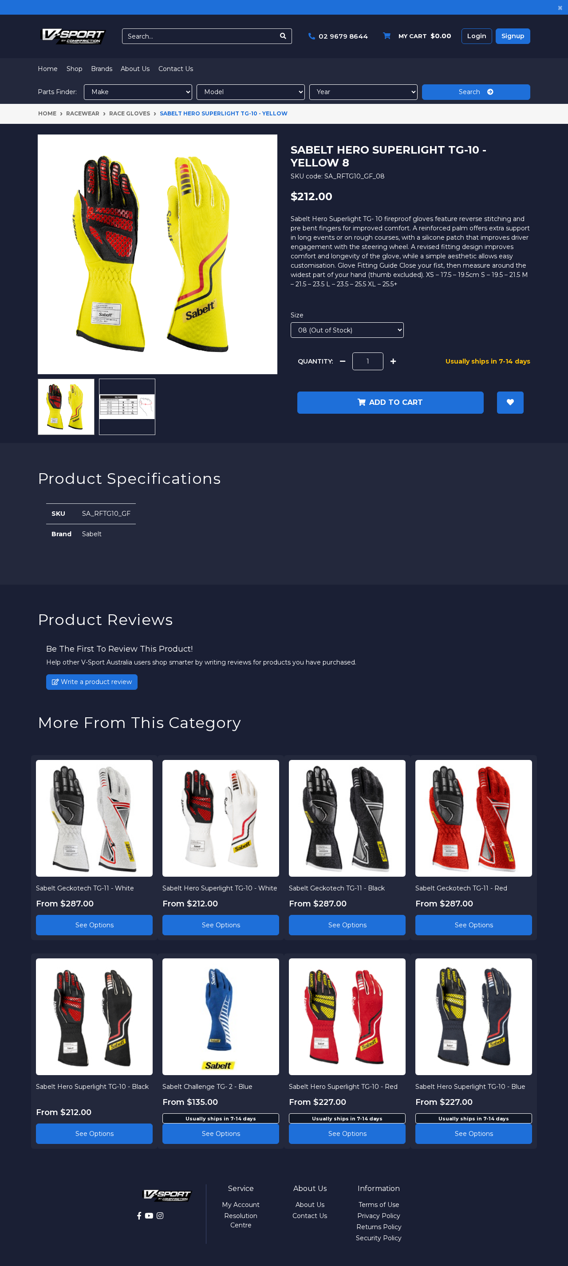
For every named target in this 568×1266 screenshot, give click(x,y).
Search (473, 92)
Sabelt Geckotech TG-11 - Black (337, 888)
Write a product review (95, 682)
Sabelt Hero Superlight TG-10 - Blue (470, 1087)
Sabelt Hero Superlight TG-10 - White (219, 888)
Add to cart (396, 402)
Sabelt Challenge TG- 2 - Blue (207, 1087)
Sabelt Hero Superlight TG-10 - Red (343, 1087)
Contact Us (175, 69)
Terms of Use (379, 1205)
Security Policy (379, 1238)
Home (48, 69)
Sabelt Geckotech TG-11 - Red (461, 888)
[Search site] (283, 36)
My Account (241, 1205)
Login (476, 36)
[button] (510, 403)
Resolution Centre (240, 1220)
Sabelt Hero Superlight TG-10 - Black (92, 1087)
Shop (75, 69)
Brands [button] (101, 69)
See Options (94, 925)
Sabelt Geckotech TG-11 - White (85, 888)
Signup (513, 36)
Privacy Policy (378, 1216)
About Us (135, 69)
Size (297, 315)
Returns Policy (379, 1227)
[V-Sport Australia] (73, 36)
